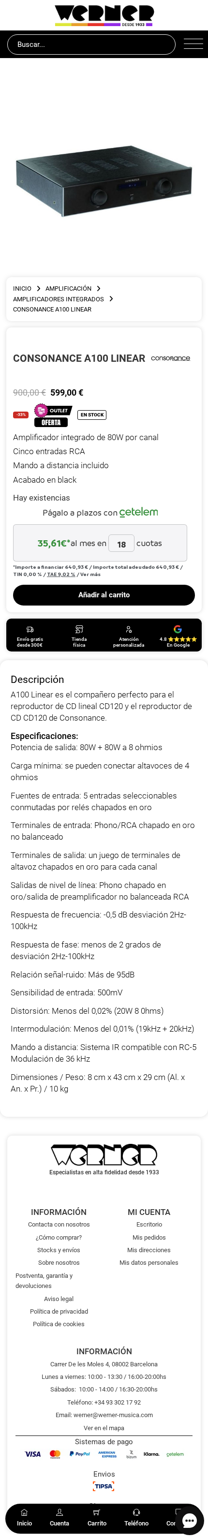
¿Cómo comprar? (59, 1237)
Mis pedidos (149, 1237)
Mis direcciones (149, 1250)
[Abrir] (192, 44)
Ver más (90, 574)
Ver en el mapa (104, 1428)
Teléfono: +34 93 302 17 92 (104, 1402)
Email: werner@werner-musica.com (104, 1415)
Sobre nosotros (59, 1262)
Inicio (22, 288)
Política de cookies (59, 1324)
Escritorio (149, 1224)
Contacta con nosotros (59, 1224)
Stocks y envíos (58, 1250)
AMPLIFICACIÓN (68, 288)
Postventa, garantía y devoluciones (44, 1280)
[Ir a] (171, 358)
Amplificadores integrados (58, 299)
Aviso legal (59, 1298)
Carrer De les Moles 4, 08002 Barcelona (104, 1364)
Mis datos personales (148, 1262)
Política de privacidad (59, 1311)
